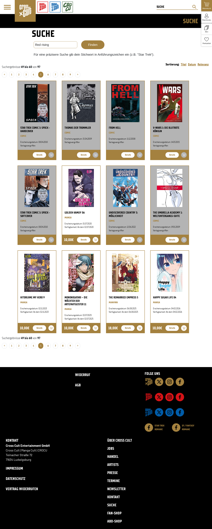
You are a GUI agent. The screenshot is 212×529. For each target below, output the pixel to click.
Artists (113, 464)
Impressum (14, 468)
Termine (113, 480)
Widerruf (82, 375)
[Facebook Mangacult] (180, 397)
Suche (111, 505)
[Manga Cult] (149, 397)
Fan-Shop (114, 513)
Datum (192, 64)
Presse (112, 472)
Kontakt (113, 497)
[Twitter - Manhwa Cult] (159, 412)
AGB (78, 385)
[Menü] (7, 7)
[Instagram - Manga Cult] (169, 397)
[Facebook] (180, 381)
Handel (112, 456)
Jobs (110, 448)
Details (39, 155)
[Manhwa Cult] (149, 412)
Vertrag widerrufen (22, 489)
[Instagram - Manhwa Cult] (169, 412)
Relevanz (203, 64)
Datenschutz (15, 478)
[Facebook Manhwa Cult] (180, 412)
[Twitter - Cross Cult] (159, 381)
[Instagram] (169, 381)
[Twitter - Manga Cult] (159, 397)
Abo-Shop (114, 521)
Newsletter (116, 489)
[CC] (149, 381)
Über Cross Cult (119, 440)
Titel (183, 64)
